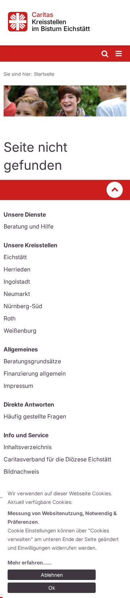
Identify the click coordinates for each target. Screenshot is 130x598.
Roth (10, 318)
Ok (51, 588)
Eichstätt (15, 257)
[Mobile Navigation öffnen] (119, 53)
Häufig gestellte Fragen (35, 416)
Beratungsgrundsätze (32, 361)
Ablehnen (52, 575)
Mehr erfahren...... (30, 562)
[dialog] (66, 542)
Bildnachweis (21, 471)
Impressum (18, 385)
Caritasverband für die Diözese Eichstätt (57, 459)
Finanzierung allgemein (35, 373)
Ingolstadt (17, 281)
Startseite (44, 74)
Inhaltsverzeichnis (28, 447)
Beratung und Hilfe (28, 226)
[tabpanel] (65, 100)
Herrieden (17, 269)
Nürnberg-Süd (23, 306)
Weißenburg (20, 330)
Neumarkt (17, 293)
